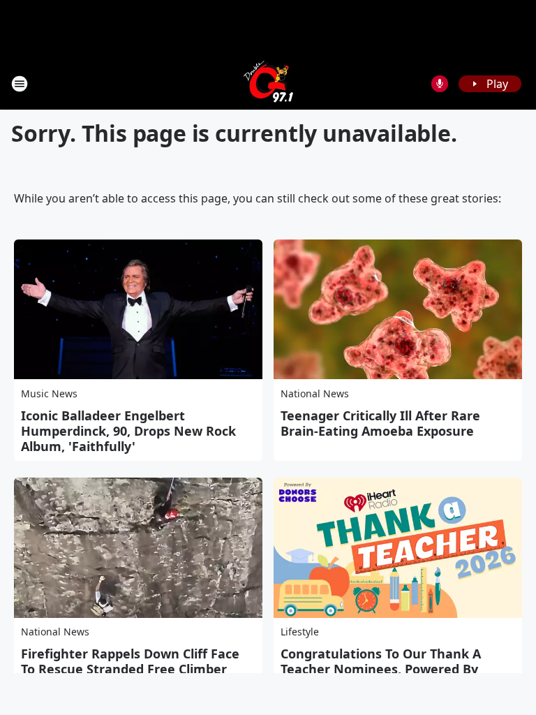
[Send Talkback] (439, 83)
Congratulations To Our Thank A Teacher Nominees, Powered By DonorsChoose (381, 669)
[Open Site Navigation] (19, 83)
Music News (49, 393)
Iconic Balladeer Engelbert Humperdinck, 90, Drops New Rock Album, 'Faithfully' (128, 431)
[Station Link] (268, 83)
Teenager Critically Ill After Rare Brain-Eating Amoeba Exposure (380, 423)
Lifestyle (300, 631)
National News (315, 393)
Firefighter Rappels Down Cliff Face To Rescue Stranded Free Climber (130, 661)
